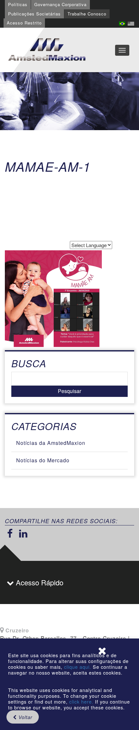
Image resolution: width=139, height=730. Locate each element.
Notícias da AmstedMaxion (50, 443)
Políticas (17, 4)
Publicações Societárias (34, 14)
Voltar (24, 717)
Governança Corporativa (60, 4)
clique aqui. (78, 666)
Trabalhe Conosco (87, 14)
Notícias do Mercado (43, 460)
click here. (81, 701)
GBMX (47, 49)
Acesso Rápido (38, 582)
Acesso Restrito (24, 23)
